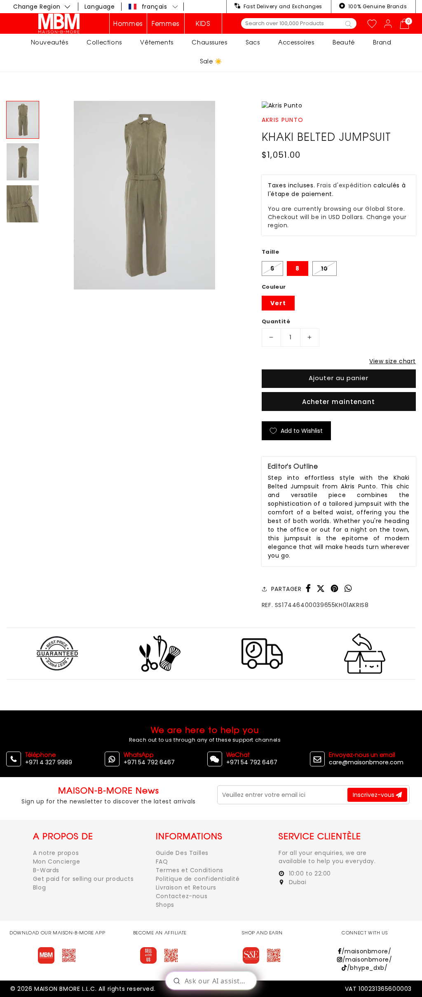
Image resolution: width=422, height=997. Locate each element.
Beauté (344, 42)
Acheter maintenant (338, 401)
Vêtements (156, 42)
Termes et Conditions (189, 870)
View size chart (392, 361)
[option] (144, 195)
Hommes (128, 23)
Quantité (276, 321)
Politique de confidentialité (198, 879)
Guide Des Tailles (182, 853)
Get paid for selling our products (83, 879)
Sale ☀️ (211, 61)
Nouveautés (49, 42)
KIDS (203, 23)
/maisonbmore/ (366, 951)
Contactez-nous (181, 896)
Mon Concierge (56, 861)
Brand (382, 42)
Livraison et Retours (186, 887)
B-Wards (46, 870)
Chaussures (209, 42)
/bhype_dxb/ (367, 968)
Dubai (297, 882)
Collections (104, 42)
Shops (165, 905)
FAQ (162, 861)
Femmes (166, 23)
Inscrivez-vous (374, 795)
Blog (39, 887)
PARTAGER (286, 589)
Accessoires (296, 42)
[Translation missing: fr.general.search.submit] (348, 23)
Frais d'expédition (344, 185)
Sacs (253, 42)
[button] (154, 6)
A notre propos (56, 853)
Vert (278, 303)
